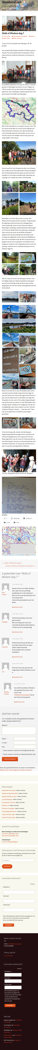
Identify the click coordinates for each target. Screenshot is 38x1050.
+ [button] (4, 529)
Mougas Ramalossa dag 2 (9, 796)
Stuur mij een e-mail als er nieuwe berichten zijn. (20, 754)
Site (3, 747)
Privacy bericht (8, 956)
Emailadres (7, 887)
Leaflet (4, 555)
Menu (4, 10)
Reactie (5, 725)
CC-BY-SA (33, 555)
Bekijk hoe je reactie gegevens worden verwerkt (15, 770)
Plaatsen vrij (5, 805)
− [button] (4, 532)
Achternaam (6, 905)
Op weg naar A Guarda (8, 802)
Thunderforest (11, 555)
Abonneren (7, 866)
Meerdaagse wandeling (20, 36)
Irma (3, 672)
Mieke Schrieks (17, 38)
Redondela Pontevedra (8, 790)
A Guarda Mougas (7, 799)
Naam (4, 739)
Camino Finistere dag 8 (8, 817)
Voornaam (6, 896)
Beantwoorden (18, 607)
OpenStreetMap (20, 555)
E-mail (4, 743)
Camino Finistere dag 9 (8, 814)
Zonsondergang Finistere (9, 811)
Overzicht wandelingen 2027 (10, 836)
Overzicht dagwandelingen (10, 842)
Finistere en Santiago (8, 808)
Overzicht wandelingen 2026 (10, 833)
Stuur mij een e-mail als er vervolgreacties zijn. (19, 750)
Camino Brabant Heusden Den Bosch (20, 566)
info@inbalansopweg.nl (22, 695)
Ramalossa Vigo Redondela (10, 793)
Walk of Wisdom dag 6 (11, 563)
